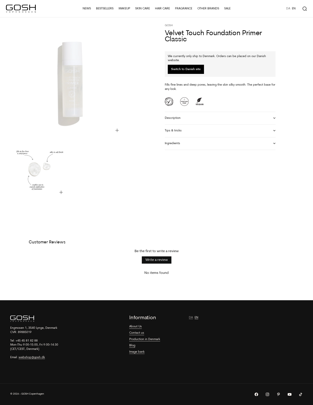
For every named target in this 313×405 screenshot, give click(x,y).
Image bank (137, 351)
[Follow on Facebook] (256, 394)
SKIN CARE (142, 8)
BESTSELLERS (104, 8)
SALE (227, 8)
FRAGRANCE (183, 8)
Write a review (156, 260)
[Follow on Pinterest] (278, 394)
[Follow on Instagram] (267, 394)
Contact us (136, 333)
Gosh (169, 25)
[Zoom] (117, 130)
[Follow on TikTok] (301, 394)
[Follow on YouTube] (289, 394)
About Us (135, 326)
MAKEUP (124, 8)
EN (294, 8)
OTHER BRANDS (208, 8)
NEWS (87, 8)
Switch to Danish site (186, 69)
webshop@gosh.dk (32, 357)
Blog (132, 345)
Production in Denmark (144, 339)
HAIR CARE (162, 8)
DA (288, 8)
